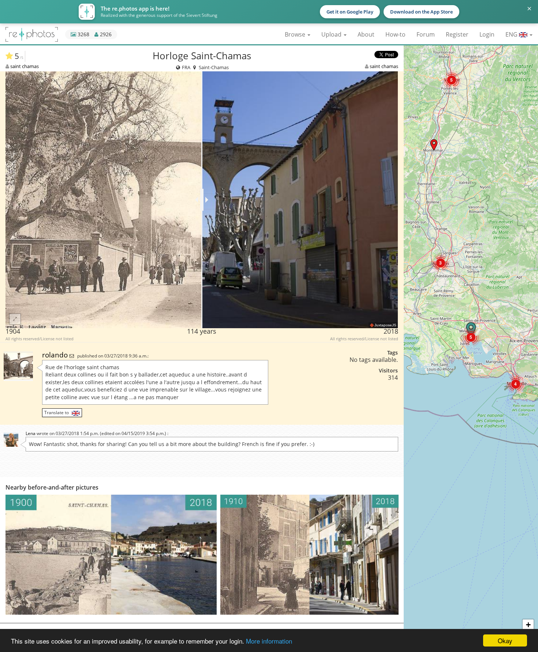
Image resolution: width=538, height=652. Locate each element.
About (366, 34)
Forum (425, 34)
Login (486, 34)
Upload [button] (332, 34)
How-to (395, 34)
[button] (434, 144)
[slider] (201, 200)
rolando (56, 355)
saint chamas (24, 66)
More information (269, 640)
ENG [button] (512, 34)
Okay (505, 640)
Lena (31, 433)
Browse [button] (296, 34)
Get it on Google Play (349, 11)
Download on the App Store (421, 11)
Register (457, 34)
